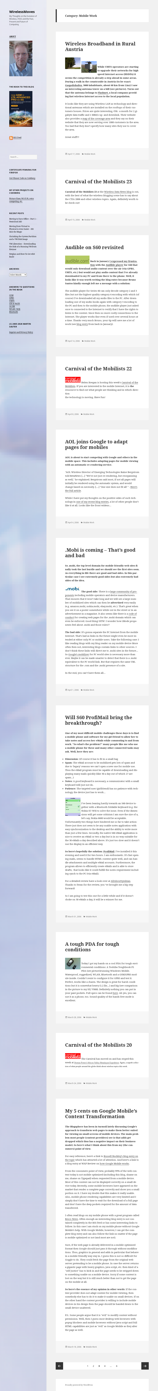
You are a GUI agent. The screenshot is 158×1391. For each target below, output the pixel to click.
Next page (145, 1366)
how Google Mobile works (114, 1163)
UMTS (12, 300)
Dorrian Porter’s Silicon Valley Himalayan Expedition (96, 1062)
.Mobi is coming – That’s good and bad (100, 553)
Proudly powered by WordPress (79, 1385)
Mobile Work (89, 154)
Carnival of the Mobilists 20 (98, 1045)
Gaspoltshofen (73, 85)
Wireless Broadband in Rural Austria (100, 46)
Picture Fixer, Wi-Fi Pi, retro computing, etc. (21, 200)
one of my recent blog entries (92, 501)
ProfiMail (108, 851)
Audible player (114, 264)
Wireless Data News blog (117, 191)
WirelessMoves (22, 11)
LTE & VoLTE (14, 303)
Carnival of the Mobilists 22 (98, 368)
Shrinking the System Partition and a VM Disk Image (22, 237)
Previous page (59, 1366)
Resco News (71, 1218)
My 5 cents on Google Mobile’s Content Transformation (101, 1114)
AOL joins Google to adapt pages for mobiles (96, 444)
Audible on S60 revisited (94, 247)
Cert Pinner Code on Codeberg (22, 178)
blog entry (82, 324)
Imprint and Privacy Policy (21, 332)
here (115, 992)
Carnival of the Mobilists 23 (98, 181)
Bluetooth (13, 312)
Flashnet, (103, 92)
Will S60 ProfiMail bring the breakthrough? (98, 720)
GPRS (11, 298)
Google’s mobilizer (78, 654)
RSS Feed (17, 137)
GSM (11, 295)
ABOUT (12, 36)
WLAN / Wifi (14, 309)
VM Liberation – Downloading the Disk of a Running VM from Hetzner (22, 246)
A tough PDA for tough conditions (92, 947)
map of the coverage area (96, 118)
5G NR (12, 306)
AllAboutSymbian (120, 880)
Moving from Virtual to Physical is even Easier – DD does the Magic (21, 229)
